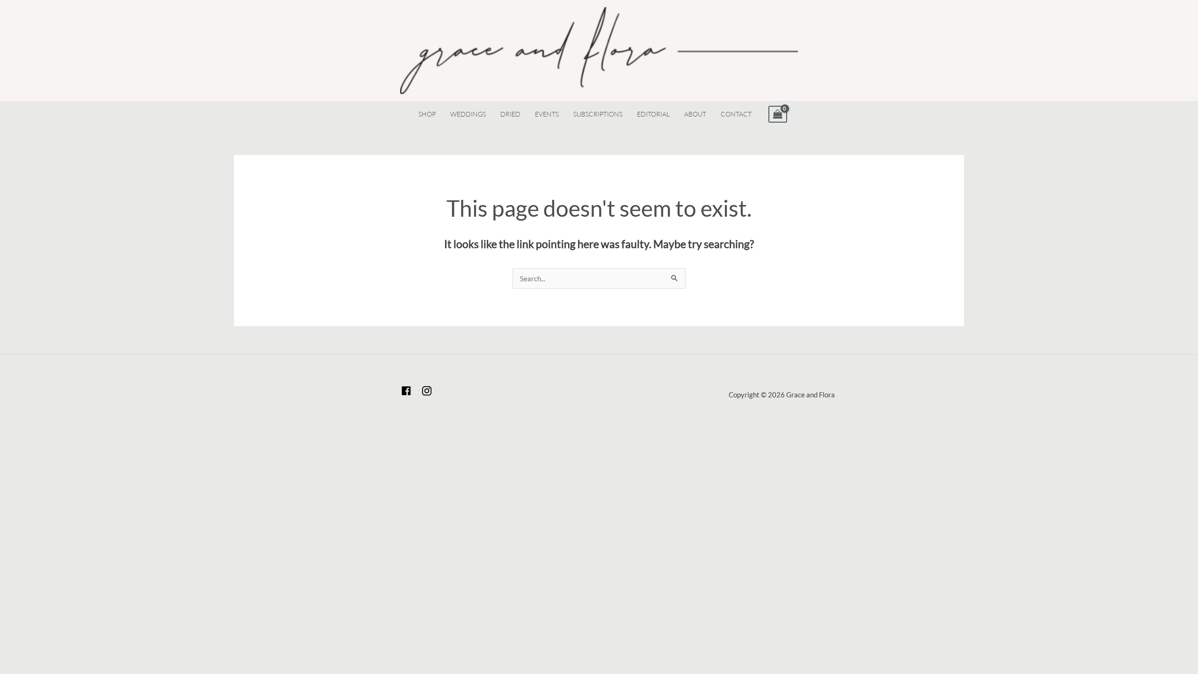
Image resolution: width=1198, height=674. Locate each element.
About (695, 114)
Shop (427, 114)
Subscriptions (597, 114)
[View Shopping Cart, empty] (777, 114)
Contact (736, 114)
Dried (510, 114)
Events (547, 114)
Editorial (653, 114)
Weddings (468, 114)
